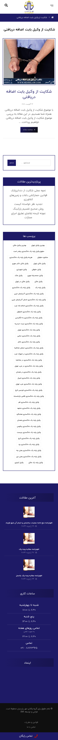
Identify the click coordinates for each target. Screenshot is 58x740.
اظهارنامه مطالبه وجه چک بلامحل (29, 575)
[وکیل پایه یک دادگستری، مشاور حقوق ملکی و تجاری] (29, 7)
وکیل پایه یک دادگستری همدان (28, 420)
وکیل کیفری (19, 462)
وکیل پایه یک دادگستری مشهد (28, 408)
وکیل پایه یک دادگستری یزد (28, 444)
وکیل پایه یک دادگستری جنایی (28, 336)
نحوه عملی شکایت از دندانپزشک (28, 190)
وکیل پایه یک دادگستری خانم (29, 342)
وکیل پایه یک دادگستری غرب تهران (29, 384)
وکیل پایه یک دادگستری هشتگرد (28, 414)
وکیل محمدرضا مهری (35, 275)
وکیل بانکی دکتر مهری (20, 263)
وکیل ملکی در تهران (22, 281)
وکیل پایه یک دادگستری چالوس (29, 426)
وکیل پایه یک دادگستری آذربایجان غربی (29, 294)
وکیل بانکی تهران (39, 263)
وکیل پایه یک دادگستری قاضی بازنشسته (29, 396)
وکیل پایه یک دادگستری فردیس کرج (28, 390)
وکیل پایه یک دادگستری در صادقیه (29, 360)
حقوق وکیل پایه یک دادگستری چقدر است (28, 251)
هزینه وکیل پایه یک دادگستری (20, 257)
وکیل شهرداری (21, 269)
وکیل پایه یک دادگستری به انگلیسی (28, 318)
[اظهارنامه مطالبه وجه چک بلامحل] (29, 565)
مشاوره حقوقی (42, 257)
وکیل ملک (18, 275)
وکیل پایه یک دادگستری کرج (28, 438)
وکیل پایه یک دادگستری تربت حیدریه (29, 324)
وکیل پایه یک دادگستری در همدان (28, 372)
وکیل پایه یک (40, 287)
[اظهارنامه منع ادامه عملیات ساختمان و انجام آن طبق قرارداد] (29, 512)
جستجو (12, 163)
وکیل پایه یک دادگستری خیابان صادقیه (28, 348)
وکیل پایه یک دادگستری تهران (29, 330)
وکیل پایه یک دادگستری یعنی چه (28, 450)
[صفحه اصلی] (52, 17)
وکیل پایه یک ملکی (35, 462)
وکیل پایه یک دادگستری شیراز (29, 378)
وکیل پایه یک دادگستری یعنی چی (28, 456)
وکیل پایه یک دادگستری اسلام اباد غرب (28, 306)
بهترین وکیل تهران (38, 245)
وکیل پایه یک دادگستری (21, 287)
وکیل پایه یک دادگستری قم (28, 402)
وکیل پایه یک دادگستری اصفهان (29, 312)
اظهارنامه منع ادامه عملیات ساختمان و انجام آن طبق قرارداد (29, 523)
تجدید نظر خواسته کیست (28, 204)
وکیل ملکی (38, 281)
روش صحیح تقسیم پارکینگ (28, 209)
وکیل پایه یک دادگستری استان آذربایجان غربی (29, 300)
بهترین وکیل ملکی (19, 245)
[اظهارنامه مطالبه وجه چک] (29, 538)
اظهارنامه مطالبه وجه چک (29, 549)
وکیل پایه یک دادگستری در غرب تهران (29, 366)
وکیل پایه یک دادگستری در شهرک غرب (28, 354)
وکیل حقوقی (36, 269)
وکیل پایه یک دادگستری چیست (29, 432)
